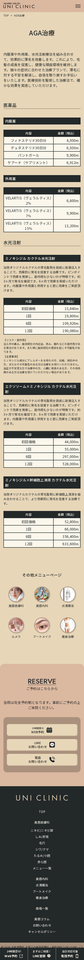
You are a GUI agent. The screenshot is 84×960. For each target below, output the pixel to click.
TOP (6, 15)
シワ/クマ (42, 849)
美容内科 (42, 879)
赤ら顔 (42, 862)
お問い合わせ (42, 925)
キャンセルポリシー (42, 931)
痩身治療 (42, 897)
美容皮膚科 (42, 822)
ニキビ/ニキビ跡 (42, 830)
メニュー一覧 (42, 868)
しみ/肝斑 (42, 836)
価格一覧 (42, 908)
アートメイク (42, 891)
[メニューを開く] (78, 5)
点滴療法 (42, 885)
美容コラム (42, 919)
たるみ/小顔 (42, 855)
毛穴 (42, 843)
